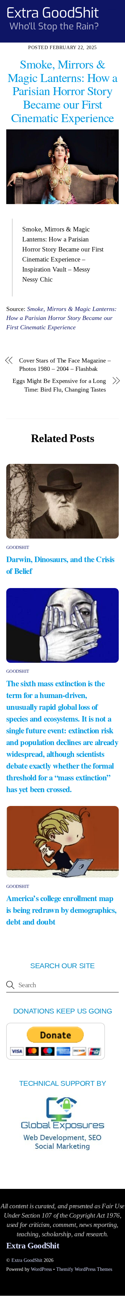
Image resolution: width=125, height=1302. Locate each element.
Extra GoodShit (26, 1260)
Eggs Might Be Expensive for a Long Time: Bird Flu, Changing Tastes (59, 385)
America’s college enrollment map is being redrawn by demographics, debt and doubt (61, 909)
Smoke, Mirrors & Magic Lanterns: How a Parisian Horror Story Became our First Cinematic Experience (61, 318)
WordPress (41, 1269)
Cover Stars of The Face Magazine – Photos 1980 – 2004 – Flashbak (65, 365)
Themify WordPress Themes (84, 1269)
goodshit (17, 547)
